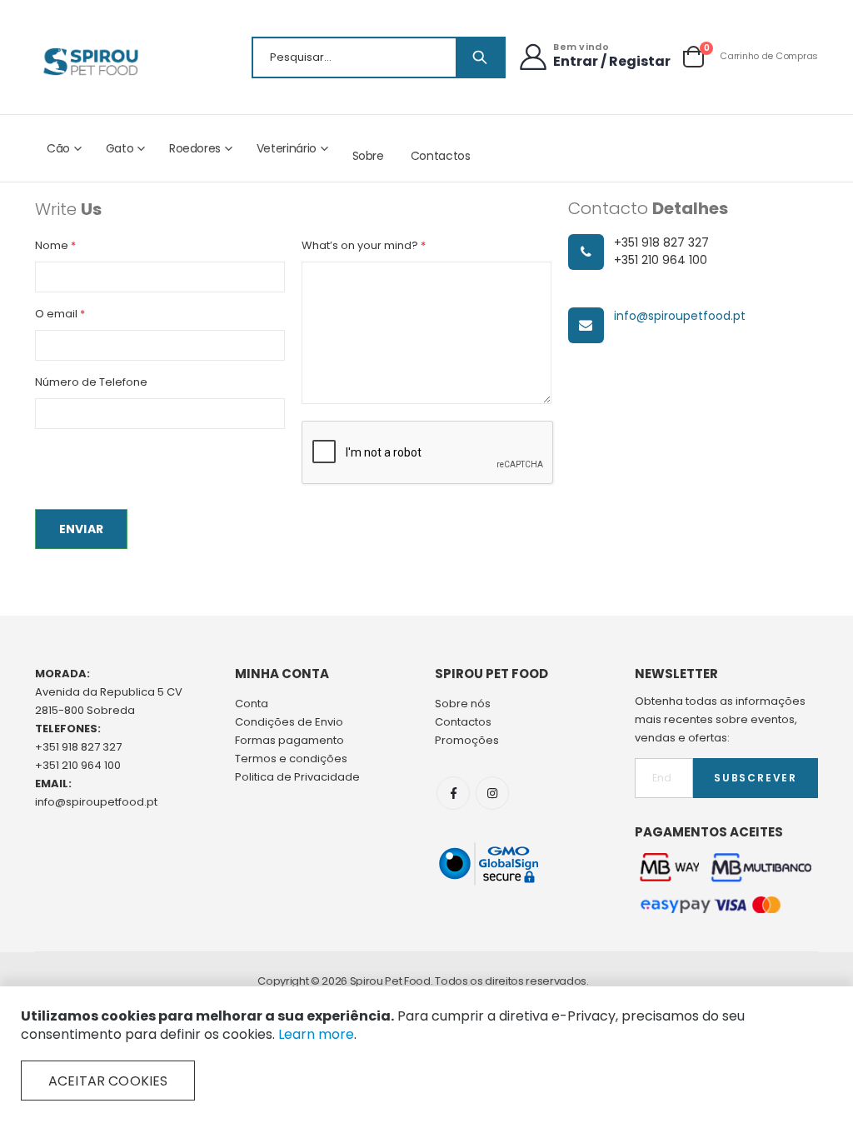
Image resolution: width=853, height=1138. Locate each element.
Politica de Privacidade (297, 777)
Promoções (467, 740)
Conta (251, 703)
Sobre (368, 155)
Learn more (316, 1034)
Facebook (453, 793)
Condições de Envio (289, 722)
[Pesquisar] (480, 57)
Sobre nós (463, 703)
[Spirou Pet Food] (89, 61)
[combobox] (378, 57)
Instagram (492, 793)
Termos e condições (291, 758)
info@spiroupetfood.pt (680, 315)
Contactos (441, 155)
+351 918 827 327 (78, 747)
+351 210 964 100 (78, 765)
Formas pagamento (289, 740)
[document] (426, 1054)
